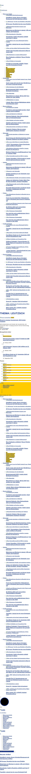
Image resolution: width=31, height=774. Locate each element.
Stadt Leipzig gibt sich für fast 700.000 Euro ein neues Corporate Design (18, 83)
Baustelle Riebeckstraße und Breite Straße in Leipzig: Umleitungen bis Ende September (18, 189)
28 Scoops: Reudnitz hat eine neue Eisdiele (18, 24)
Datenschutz (6, 386)
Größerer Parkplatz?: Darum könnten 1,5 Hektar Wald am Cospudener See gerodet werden (18, 243)
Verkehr (8, 75)
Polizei (7, 73)
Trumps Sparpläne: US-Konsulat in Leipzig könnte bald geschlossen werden (18, 159)
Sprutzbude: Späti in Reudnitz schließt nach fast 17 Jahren (17, 37)
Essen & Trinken (10, 69)
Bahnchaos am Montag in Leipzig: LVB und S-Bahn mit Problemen (18, 31)
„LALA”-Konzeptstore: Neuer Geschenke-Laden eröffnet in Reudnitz (18, 145)
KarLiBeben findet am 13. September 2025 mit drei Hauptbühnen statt (18, 235)
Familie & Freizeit (10, 71)
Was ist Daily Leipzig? (8, 385)
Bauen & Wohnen (10, 68)
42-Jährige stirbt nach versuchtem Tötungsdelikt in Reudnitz (16, 207)
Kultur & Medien (10, 72)
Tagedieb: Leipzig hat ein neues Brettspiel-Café (13, 772)
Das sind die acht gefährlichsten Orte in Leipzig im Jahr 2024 (17, 220)
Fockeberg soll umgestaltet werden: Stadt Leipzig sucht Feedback (18, 110)
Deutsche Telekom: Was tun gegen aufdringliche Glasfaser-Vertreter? (16, 130)
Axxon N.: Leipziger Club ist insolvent (16, 301)
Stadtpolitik (9, 74)
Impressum (6, 387)
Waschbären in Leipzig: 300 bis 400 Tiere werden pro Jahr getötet (17, 96)
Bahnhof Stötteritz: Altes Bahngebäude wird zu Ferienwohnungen (17, 117)
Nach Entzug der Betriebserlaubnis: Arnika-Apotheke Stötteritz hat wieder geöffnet (18, 138)
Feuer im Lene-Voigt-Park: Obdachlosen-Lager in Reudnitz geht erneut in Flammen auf (18, 199)
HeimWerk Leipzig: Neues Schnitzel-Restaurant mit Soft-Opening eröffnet (16, 18)
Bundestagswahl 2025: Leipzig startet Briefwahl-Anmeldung (16, 90)
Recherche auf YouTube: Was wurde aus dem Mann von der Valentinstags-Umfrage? (18, 286)
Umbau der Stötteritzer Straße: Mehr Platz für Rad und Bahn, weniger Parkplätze (18, 180)
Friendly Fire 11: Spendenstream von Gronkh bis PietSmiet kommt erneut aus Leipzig (17, 295)
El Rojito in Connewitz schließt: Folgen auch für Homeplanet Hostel (17, 64)
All (6, 67)
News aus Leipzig (7, 14)
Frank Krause (5, 328)
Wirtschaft (8, 77)
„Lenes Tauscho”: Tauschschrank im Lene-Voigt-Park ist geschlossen (18, 251)
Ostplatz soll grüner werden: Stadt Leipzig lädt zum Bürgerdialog (18, 123)
